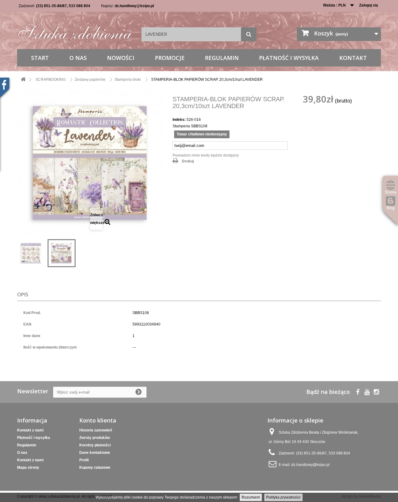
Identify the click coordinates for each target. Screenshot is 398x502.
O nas (78, 58)
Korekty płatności (95, 445)
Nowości (120, 58)
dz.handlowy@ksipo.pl (134, 6)
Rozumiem (251, 497)
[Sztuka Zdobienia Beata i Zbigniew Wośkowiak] (74, 29)
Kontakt (353, 58)
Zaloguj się (368, 5)
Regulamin (222, 58)
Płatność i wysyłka (289, 58)
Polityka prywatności (283, 497)
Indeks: (179, 119)
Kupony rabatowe (94, 467)
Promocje (170, 58)
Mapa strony (28, 467)
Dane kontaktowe (94, 452)
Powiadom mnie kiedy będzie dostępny (206, 155)
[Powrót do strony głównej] (23, 80)
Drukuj (188, 161)
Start (40, 58)
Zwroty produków (94, 438)
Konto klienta (97, 420)
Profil (84, 460)
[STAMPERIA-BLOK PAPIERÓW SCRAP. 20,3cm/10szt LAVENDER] (31, 253)
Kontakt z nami (30, 430)
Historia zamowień (95, 430)
